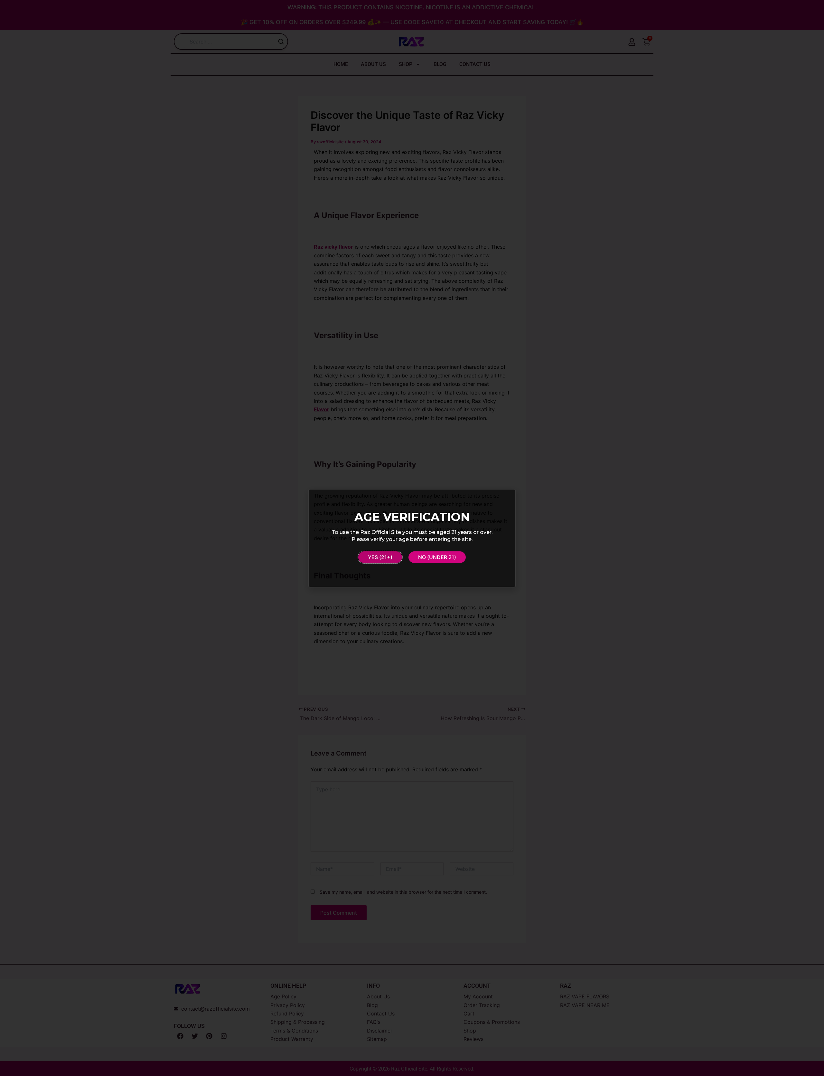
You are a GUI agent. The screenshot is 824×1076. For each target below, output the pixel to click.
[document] (412, 538)
